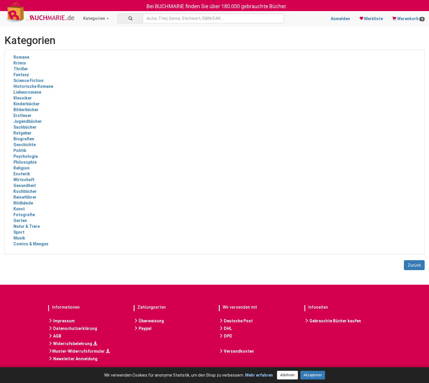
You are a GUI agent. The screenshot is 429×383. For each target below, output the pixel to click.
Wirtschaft (23, 179)
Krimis (19, 63)
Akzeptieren (313, 375)
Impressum (63, 321)
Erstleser (22, 115)
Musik (19, 238)
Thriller (20, 69)
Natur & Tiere (26, 226)
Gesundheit (24, 185)
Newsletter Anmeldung (74, 358)
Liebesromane (27, 92)
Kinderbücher (26, 104)
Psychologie (25, 156)
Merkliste (373, 18)
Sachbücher (24, 127)
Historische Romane (33, 86)
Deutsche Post (238, 321)
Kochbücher (25, 191)
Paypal (144, 328)
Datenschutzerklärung (74, 328)
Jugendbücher (27, 121)
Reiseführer (24, 197)
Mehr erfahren (259, 375)
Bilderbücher (26, 109)
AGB (56, 336)
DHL (227, 328)
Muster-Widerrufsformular (79, 351)
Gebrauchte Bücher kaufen (334, 321)
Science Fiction (28, 80)
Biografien (23, 139)
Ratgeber (22, 133)
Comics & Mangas (30, 244)
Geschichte (24, 144)
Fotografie (24, 214)
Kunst (19, 209)
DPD (227, 336)
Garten (20, 220)
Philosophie (24, 162)
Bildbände (23, 203)
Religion (21, 168)
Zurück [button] (414, 265)
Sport (19, 232)
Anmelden (340, 18)
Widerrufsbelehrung (72, 343)
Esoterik (21, 174)
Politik (19, 150)
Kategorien (94, 18)
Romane (21, 57)
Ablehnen (287, 375)
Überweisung (151, 321)
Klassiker (22, 98)
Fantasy (21, 74)
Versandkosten (238, 351)
